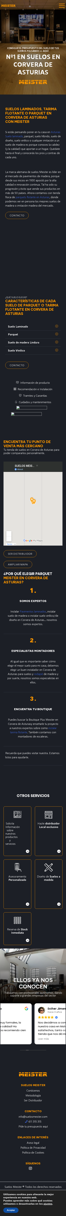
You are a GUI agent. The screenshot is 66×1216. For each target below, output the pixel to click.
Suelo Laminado (18, 326)
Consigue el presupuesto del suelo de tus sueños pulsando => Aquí (33, 50)
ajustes (47, 1203)
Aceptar (11, 1210)
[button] (33, 326)
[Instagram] (30, 1168)
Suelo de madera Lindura (23, 342)
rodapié (38, 673)
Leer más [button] (10, 1039)
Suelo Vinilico (16, 350)
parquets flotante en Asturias (32, 197)
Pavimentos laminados (33, 611)
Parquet (13, 334)
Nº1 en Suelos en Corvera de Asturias (33, 64)
